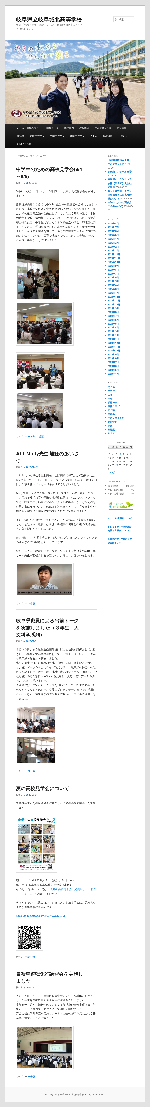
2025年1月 (113, 292)
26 (116, 465)
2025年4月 (113, 285)
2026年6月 (113, 231)
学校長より (52, 128)
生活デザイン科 (103, 128)
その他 (111, 387)
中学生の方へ (57, 136)
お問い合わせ (24, 143)
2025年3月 (113, 289)
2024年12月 (114, 296)
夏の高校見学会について (42, 788)
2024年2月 (113, 335)
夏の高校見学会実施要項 (67, 889)
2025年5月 (113, 281)
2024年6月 (113, 319)
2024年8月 (113, 312)
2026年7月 (113, 227)
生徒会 (111, 414)
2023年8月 (113, 358)
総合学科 (84, 128)
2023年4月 (113, 373)
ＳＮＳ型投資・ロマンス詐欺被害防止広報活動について (120, 194)
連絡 (110, 425)
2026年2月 (113, 246)
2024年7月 (113, 316)
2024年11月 (114, 300)
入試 (110, 395)
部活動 (20, 136)
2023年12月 (114, 343)
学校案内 (69, 128)
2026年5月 (113, 235)
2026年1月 (113, 250)
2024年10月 (114, 304)
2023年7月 (113, 362)
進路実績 (122, 128)
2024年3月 (113, 331)
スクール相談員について (120, 518)
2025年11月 (114, 258)
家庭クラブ (114, 406)
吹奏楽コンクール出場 (120, 171)
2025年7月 (113, 273)
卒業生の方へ (77, 136)
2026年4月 (113, 238)
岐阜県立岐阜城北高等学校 (49, 19)
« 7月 (112, 472)
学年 (110, 398)
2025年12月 (114, 254)
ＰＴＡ (93, 136)
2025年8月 (113, 269)
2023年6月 (113, 366)
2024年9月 (113, 308)
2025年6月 (113, 277)
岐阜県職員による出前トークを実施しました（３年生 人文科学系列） (47, 627)
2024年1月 (113, 339)
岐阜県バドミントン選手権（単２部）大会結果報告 (120, 183)
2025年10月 (114, 262)
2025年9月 (113, 265)
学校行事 (112, 402)
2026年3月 (113, 242)
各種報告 (107, 136)
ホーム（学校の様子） (29, 128)
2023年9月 (113, 354)
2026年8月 (113, 223)
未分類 (40, 436)
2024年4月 (113, 327)
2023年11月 (114, 346)
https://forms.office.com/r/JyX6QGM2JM (40, 916)
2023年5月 (113, 370)
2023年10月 (114, 350)
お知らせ (123, 136)
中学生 (31, 436)
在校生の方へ (37, 136)
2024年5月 (113, 323)
